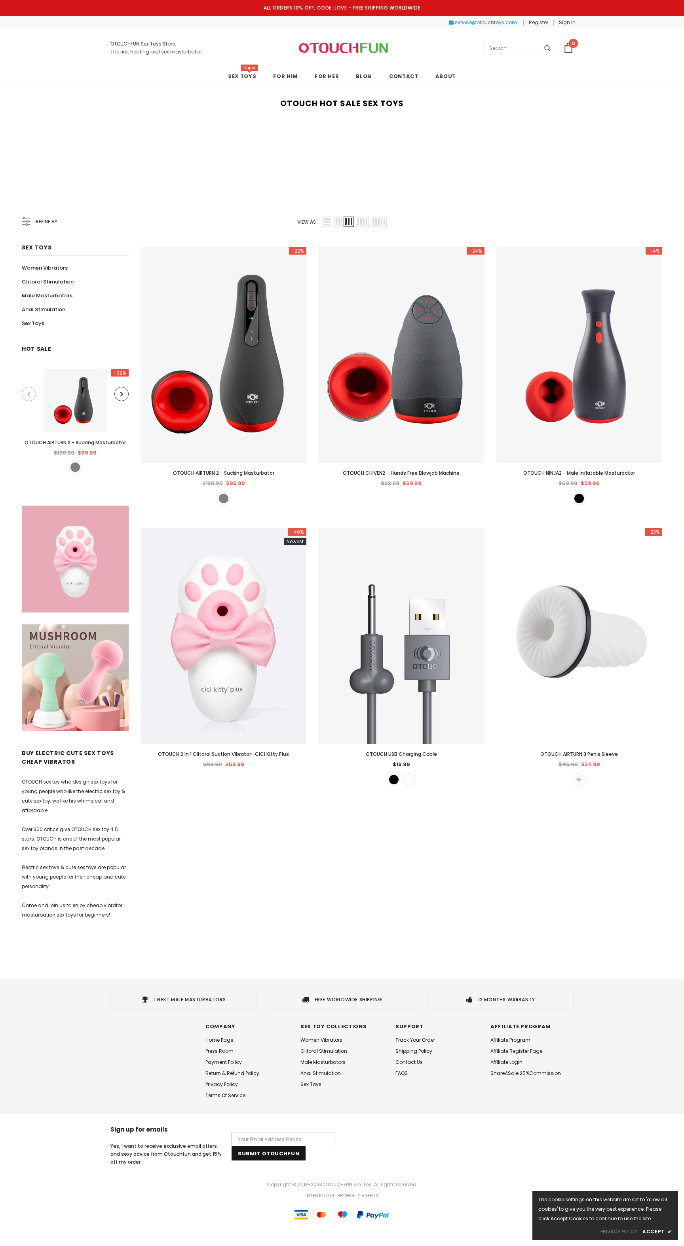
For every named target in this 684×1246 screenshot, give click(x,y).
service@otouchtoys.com (485, 22)
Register (538, 22)
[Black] (579, 498)
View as (306, 222)
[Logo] (343, 48)
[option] (75, 421)
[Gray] (75, 467)
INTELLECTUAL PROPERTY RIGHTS (342, 1195)
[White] (409, 780)
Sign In (567, 22)
